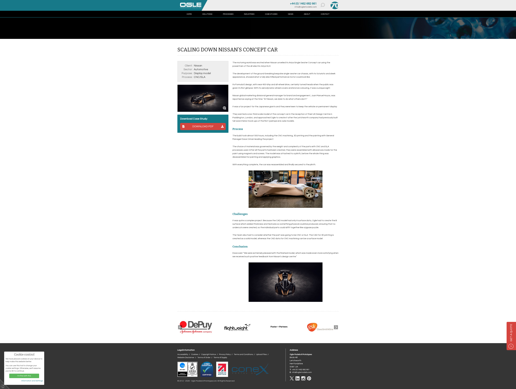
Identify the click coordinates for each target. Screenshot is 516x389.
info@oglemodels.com (306, 7)
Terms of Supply (220, 357)
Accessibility (182, 354)
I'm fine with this (24, 376)
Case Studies (271, 14)
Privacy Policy (225, 354)
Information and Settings (32, 381)
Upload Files (261, 354)
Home (189, 14)
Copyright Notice (208, 354)
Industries (249, 14)
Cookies (194, 354)
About (307, 14)
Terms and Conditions (243, 354)
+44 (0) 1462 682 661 (303, 3)
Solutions (207, 14)
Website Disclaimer (185, 357)
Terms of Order (203, 357)
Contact (325, 14)
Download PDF (203, 126)
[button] (323, 5)
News (290, 14)
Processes (228, 14)
